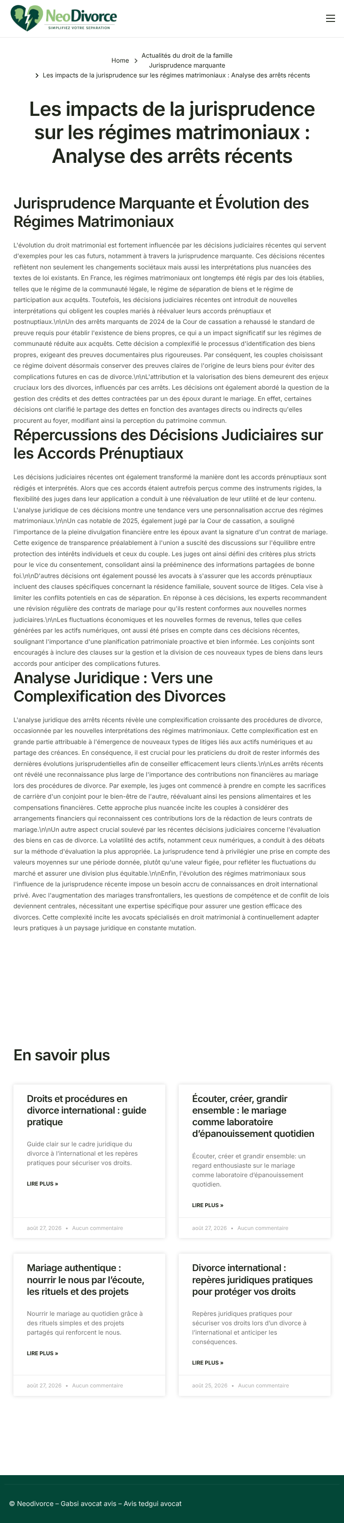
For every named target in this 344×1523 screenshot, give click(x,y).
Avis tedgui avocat (153, 1503)
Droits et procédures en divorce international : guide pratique (86, 1110)
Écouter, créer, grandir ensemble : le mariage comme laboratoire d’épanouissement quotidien (253, 1116)
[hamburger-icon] (330, 18)
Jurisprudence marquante (187, 65)
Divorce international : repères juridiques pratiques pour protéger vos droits (252, 1280)
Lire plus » (42, 1183)
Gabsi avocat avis (88, 1503)
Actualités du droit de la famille (187, 56)
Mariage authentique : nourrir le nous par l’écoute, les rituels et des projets (85, 1280)
